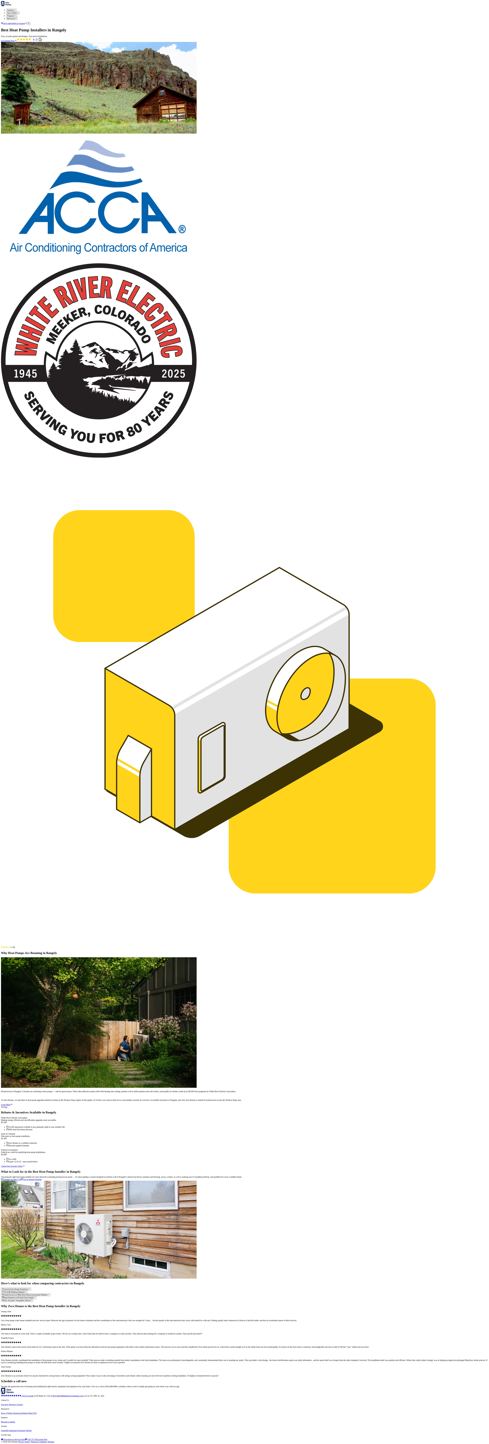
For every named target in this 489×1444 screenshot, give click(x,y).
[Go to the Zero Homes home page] (6, 5)
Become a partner (8, 1422)
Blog (30, 1413)
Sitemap (51, 1442)
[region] (244, 1343)
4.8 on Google (27, 1396)
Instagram (12, 1430)
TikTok (28, 1430)
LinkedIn (4, 1430)
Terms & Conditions (39, 1442)
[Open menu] (28, 23)
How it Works (6, 1413)
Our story (5, 1404)
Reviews (12, 1404)
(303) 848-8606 (58, 1396)
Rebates (24, 1413)
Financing (16, 1413)
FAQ (34, 1413)
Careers (19, 1404)
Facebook (21, 1430)
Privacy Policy (24, 1442)
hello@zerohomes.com (74, 1396)
